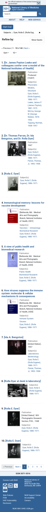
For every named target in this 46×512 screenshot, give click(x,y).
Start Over (7, 27)
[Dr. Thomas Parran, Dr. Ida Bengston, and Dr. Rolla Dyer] (17, 137)
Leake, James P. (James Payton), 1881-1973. (35, 105)
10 (15, 53)
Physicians (32, 85)
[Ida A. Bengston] (13, 337)
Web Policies (8, 495)
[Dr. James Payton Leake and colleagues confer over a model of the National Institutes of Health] (22, 65)
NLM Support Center (33, 495)
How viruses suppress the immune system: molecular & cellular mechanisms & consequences (22, 293)
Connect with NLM (10, 480)
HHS (23, 509)
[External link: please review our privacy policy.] (5, 485)
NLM (14, 509)
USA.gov (30, 509)
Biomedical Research (29, 231)
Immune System (26, 318)
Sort (5, 53)
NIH (19, 509)
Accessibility (29, 498)
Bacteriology (33, 356)
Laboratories (33, 354)
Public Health (25, 272)
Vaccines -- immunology (30, 228)
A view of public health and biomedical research (17, 248)
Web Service (34, 20)
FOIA (5, 498)
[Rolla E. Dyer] (12, 173)
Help (22, 20)
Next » (27, 48)
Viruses (23, 321)
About (12, 20)
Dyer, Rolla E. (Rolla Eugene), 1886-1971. (34, 96)
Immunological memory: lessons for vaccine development (22, 204)
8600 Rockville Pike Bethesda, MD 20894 (33, 485)
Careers (28, 500)
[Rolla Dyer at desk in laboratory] (22, 381)
